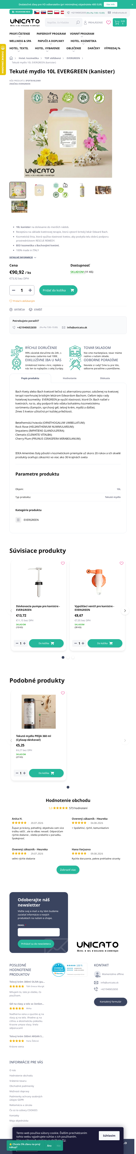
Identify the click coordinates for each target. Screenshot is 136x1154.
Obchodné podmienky (21, 1086)
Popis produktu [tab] (30, 378)
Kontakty (14, 1115)
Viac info (110, 4)
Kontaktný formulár (110, 1001)
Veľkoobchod (22, 11)
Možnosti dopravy (19, 1091)
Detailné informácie (21, 257)
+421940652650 (109, 989)
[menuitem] (23, 33)
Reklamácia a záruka (20, 1105)
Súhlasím (109, 1135)
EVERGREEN (31, 520)
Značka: (19, 83)
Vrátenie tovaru (18, 1080)
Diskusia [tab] (105, 378)
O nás (12, 1070)
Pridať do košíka (54, 290)
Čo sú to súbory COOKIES (23, 1110)
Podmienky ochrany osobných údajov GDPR (25, 1098)
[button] (63, 657)
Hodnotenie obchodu (68, 800)
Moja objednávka (18, 1120)
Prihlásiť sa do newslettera (36, 943)
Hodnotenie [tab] (69, 378)
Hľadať (78, 22)
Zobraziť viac (68, 870)
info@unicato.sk (109, 982)
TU (64, 1140)
